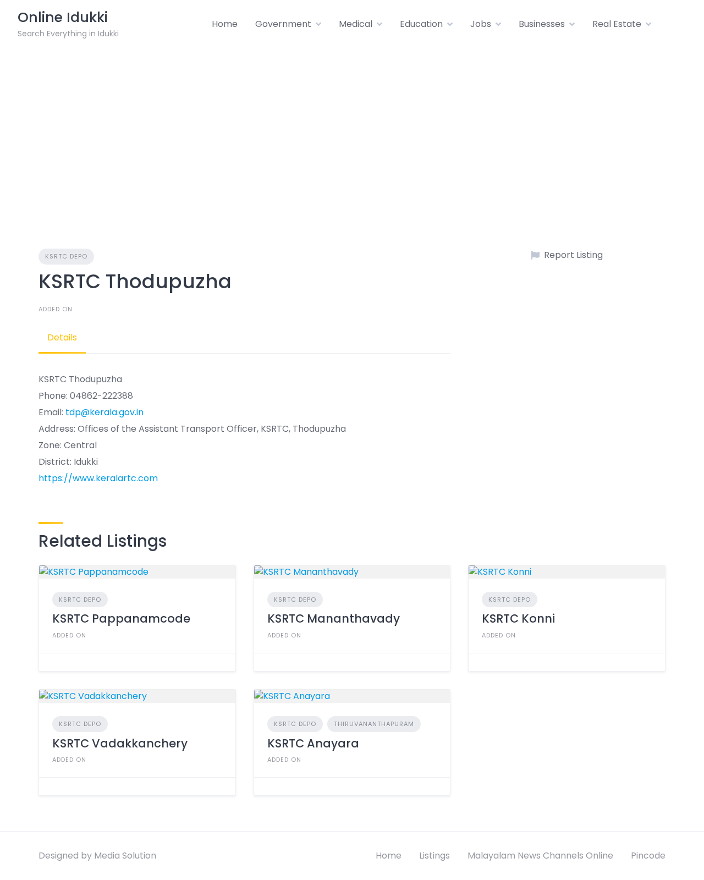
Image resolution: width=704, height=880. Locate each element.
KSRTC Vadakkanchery (120, 743)
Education (421, 24)
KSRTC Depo (66, 256)
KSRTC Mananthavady (333, 618)
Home (225, 24)
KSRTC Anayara (313, 743)
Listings (434, 855)
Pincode (648, 855)
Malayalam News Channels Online (540, 855)
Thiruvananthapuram (374, 723)
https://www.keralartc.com (98, 478)
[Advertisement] (352, 131)
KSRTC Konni (518, 618)
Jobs (480, 24)
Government (283, 24)
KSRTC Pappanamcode (121, 618)
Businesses (542, 24)
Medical (355, 24)
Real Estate (616, 24)
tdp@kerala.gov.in (104, 412)
